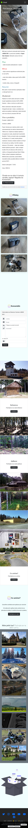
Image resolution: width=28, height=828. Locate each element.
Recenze (22, 187)
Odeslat (5, 345)
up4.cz (21, 821)
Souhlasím (23, 824)
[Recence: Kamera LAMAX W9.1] (14, 26)
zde (19, 824)
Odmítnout (10, 826)
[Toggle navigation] (25, 2)
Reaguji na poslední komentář (13, 325)
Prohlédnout (14, 411)
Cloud (5, 2)
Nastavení (17, 826)
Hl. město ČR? (5, 338)
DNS (15, 821)
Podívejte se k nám (14, 614)
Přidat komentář (9, 182)
